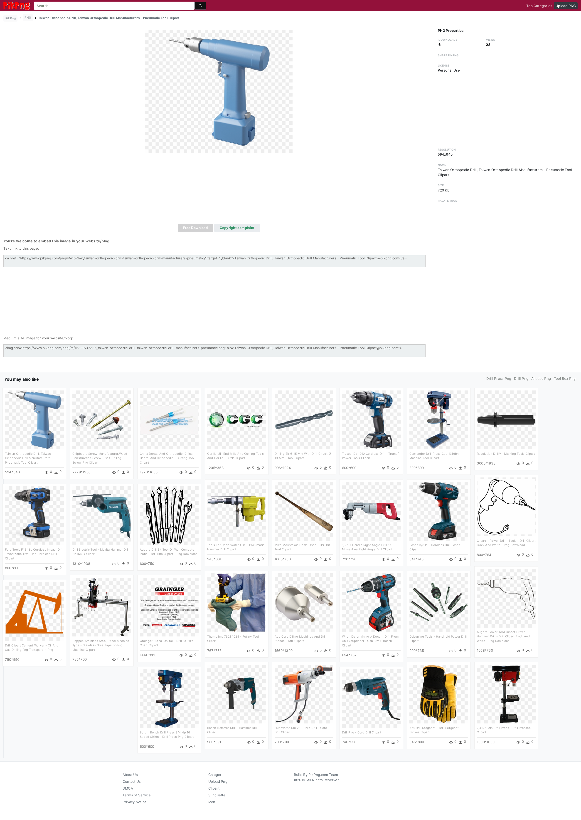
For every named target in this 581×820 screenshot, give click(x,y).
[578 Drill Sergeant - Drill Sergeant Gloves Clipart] (438, 693)
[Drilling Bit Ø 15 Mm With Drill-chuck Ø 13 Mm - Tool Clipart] (304, 419)
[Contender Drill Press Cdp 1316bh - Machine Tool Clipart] (438, 419)
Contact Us (132, 781)
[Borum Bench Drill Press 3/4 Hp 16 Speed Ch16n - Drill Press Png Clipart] (169, 698)
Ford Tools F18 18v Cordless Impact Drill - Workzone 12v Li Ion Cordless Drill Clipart (34, 554)
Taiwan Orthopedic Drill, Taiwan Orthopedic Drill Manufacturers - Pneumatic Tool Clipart (29, 458)
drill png (521, 378)
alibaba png (541, 378)
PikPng (10, 18)
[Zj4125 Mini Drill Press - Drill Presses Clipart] (506, 693)
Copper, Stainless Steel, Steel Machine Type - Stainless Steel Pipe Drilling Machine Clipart (100, 645)
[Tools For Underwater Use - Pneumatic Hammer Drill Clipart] (236, 511)
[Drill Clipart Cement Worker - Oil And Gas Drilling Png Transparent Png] (34, 611)
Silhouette (216, 795)
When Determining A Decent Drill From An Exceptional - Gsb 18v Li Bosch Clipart (370, 641)
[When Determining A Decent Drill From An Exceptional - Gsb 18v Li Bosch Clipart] (371, 602)
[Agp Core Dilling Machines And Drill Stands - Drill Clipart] (304, 602)
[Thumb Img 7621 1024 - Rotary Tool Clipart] (236, 602)
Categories (217, 775)
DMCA (128, 788)
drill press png (498, 378)
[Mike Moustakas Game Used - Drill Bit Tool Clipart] (304, 511)
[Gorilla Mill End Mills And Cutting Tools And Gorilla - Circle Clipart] (236, 419)
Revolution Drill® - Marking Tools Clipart (506, 453)
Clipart (214, 788)
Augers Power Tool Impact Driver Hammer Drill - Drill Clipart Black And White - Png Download (503, 636)
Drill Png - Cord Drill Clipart (361, 732)
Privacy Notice (134, 802)
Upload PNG (566, 6)
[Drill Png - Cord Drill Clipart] (371, 698)
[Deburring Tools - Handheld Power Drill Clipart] (438, 602)
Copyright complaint (237, 228)
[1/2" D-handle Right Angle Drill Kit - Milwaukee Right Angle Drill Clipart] (371, 511)
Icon (211, 802)
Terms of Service (137, 795)
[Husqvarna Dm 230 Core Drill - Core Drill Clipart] (304, 693)
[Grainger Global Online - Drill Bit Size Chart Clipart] (169, 606)
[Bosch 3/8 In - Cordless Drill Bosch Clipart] (438, 511)
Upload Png (217, 781)
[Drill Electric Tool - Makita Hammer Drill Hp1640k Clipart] (101, 515)
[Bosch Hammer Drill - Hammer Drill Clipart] (236, 693)
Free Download (195, 228)
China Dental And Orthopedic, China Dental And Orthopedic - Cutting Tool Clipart (167, 458)
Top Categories (539, 6)
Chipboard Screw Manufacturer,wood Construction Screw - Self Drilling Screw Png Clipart (99, 458)
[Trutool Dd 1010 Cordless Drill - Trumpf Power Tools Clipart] (371, 419)
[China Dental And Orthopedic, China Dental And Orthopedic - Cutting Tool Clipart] (169, 419)
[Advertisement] (219, 190)
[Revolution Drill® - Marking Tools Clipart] (506, 419)
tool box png (565, 378)
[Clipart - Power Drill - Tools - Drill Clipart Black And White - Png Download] (506, 506)
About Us (130, 775)
